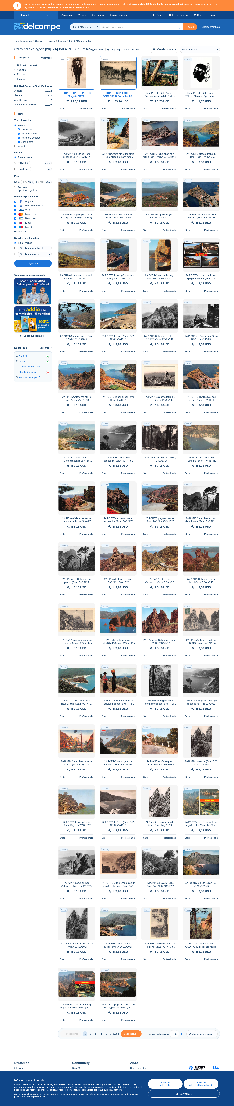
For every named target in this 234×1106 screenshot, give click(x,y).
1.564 (116, 1034)
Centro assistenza (139, 1068)
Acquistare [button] (67, 15)
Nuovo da (23, 162)
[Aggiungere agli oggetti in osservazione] (90, 60)
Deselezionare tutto (22, 232)
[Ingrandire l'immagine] (76, 73)
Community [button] (98, 15)
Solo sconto (24, 187)
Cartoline (21, 69)
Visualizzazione (165, 49)
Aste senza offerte (30, 137)
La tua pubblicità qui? (34, 335)
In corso (22, 125)
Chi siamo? (20, 1068)
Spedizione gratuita (27, 190)
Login (47, 15)
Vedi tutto (46, 57)
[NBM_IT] (32, 319)
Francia (21, 79)
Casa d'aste (27, 142)
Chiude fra (23, 169)
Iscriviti (25, 15)
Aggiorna (33, 263)
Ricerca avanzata (210, 26)
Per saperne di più (36, 1096)
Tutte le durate (25, 157)
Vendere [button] (82, 15)
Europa (21, 74)
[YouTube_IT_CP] (32, 291)
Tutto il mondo (25, 243)
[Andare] (181, 1034)
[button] (179, 26)
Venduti (21, 146)
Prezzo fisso (27, 129)
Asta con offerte (29, 133)
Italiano (213, 15)
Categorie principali (27, 65)
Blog (74, 1068)
